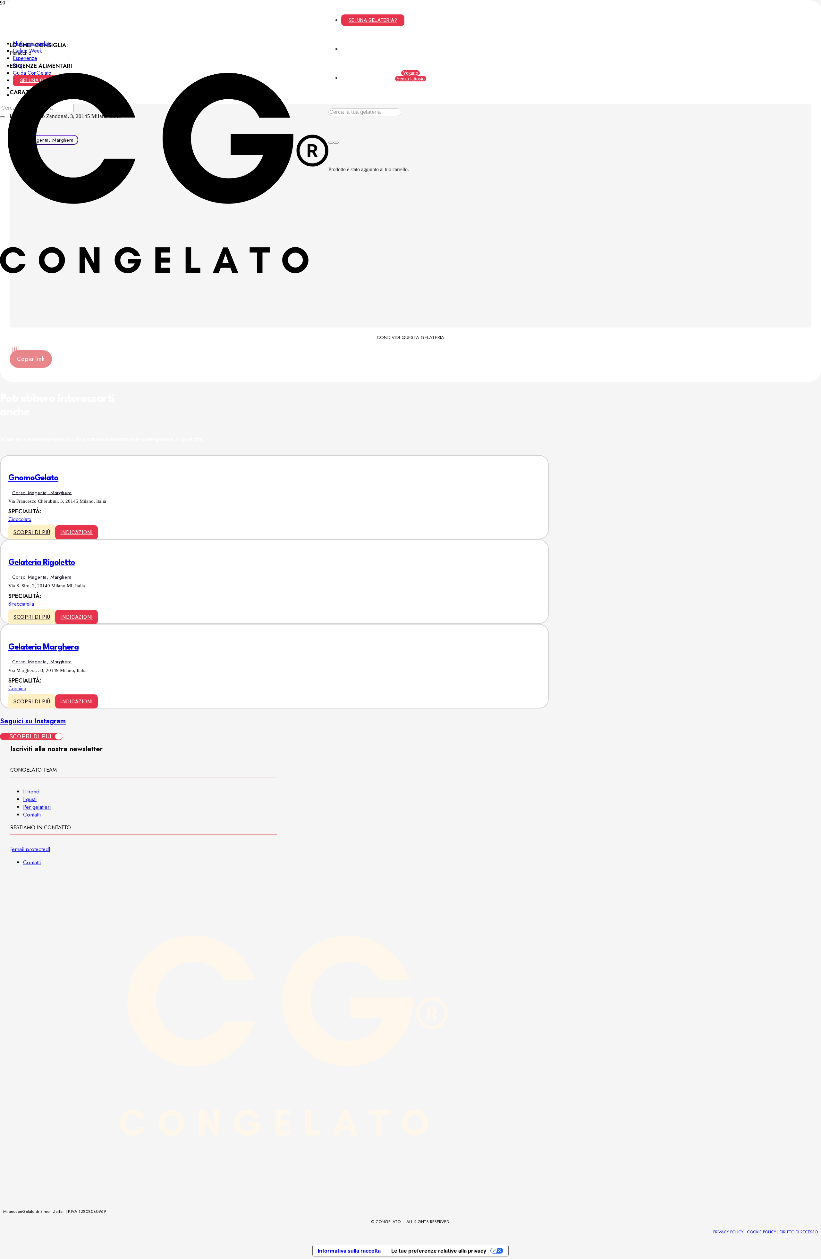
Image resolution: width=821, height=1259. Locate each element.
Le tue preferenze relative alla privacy (438, 1250)
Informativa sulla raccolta (349, 1250)
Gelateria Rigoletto (41, 563)
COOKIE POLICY (761, 1232)
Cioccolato (19, 519)
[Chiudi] (336, 143)
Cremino (17, 688)
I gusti (30, 799)
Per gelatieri (37, 807)
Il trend (31, 791)
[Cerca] (331, 143)
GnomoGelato (33, 478)
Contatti (32, 814)
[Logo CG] (164, 335)
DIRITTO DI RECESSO (799, 1232)
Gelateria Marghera (43, 647)
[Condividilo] (12, 350)
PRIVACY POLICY (728, 1232)
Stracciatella (21, 604)
